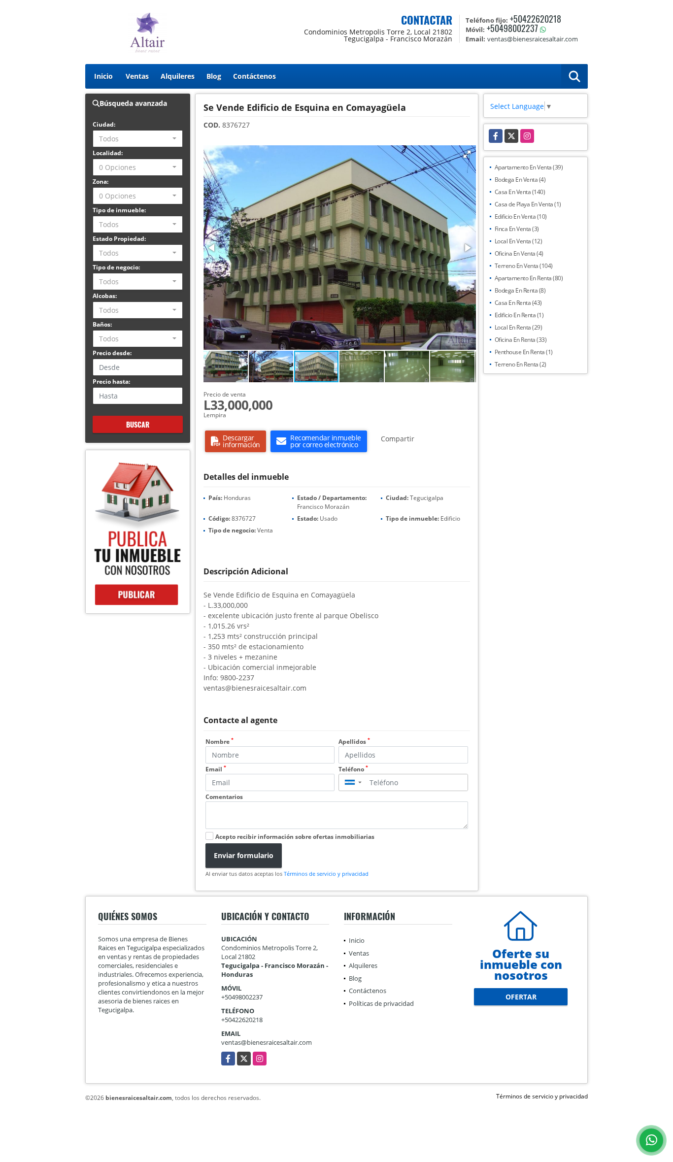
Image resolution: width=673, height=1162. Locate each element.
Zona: (100, 181)
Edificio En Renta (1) (519, 315)
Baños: (102, 324)
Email (215, 769)
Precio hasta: (111, 381)
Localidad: (108, 153)
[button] (467, 154)
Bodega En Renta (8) (520, 290)
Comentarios (224, 797)
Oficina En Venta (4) (519, 253)
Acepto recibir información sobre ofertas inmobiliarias (294, 836)
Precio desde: (112, 353)
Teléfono (353, 769)
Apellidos (354, 741)
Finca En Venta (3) (517, 229)
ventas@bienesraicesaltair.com (266, 1042)
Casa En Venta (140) (520, 192)
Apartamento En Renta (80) (529, 278)
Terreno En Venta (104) (524, 266)
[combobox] (138, 138)
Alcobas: (105, 296)
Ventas (137, 76)
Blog (213, 76)
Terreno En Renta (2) (520, 364)
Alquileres (178, 76)
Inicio (103, 76)
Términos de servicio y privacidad (326, 873)
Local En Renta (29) (518, 327)
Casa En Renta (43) (518, 303)
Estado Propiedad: (119, 238)
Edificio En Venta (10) (521, 216)
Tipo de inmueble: (119, 210)
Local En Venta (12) (518, 241)
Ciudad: (104, 124)
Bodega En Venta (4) (520, 179)
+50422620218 (535, 18)
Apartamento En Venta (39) (529, 167)
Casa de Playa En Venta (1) (528, 204)
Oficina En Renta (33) (521, 339)
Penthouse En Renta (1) (524, 352)
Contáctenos (254, 76)
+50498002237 (512, 28)
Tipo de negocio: (116, 267)
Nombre (219, 741)
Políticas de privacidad (381, 1003)
